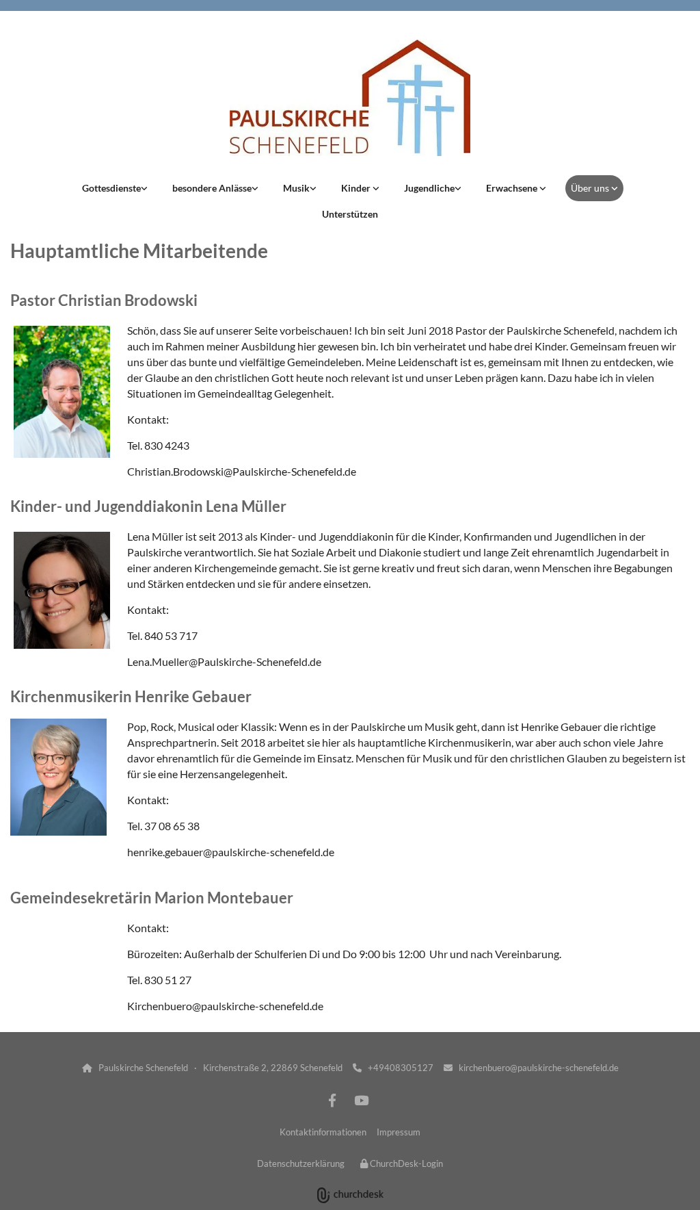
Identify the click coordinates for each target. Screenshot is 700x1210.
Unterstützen (350, 214)
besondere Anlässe (212, 188)
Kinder (357, 188)
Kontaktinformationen (323, 1132)
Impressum (398, 1132)
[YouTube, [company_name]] (361, 1100)
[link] (115, 188)
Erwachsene (512, 188)
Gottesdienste (111, 188)
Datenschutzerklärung (301, 1163)
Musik (296, 188)
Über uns (591, 188)
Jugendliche (429, 188)
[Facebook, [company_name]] (332, 1100)
